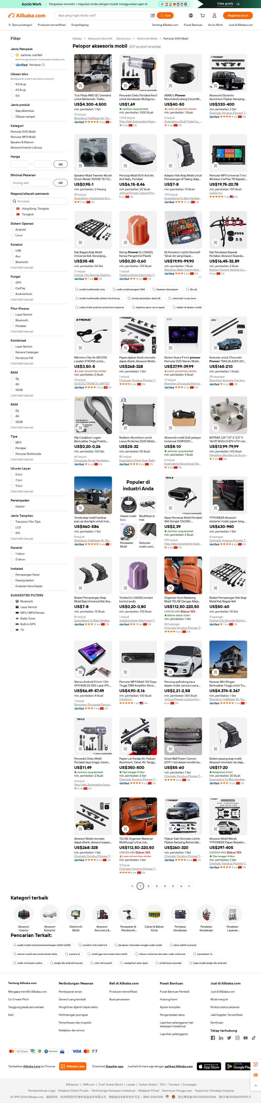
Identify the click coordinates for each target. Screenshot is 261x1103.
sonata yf (74, 954)
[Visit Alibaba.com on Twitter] (229, 1037)
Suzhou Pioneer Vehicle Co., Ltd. (228, 269)
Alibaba (77, 38)
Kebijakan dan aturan (72, 1030)
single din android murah (68, 963)
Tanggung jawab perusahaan (26, 1007)
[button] (152, 15)
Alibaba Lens (31, 1066)
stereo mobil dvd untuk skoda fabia (37, 954)
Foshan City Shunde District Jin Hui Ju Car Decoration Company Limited (93, 275)
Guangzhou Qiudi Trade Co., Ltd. (183, 121)
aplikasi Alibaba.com (179, 1066)
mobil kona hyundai (170, 963)
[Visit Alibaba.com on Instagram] (237, 1037)
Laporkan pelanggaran (174, 1034)
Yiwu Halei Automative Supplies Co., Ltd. (138, 121)
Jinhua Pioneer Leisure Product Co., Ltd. (138, 193)
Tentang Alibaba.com (22, 983)
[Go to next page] (189, 886)
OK (61, 164)
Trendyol (173, 1084)
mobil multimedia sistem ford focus (99, 298)
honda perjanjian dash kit (146, 298)
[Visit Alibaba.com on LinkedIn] (221, 1037)
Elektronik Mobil (147, 38)
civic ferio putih (103, 963)
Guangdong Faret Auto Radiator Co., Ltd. (138, 460)
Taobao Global (147, 1084)
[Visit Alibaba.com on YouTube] (245, 1037)
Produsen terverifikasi (123, 991)
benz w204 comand (185, 945)
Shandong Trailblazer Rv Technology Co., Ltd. (93, 118)
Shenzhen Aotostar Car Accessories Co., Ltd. (228, 380)
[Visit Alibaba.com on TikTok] (253, 1037)
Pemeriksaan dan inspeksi (75, 1022)
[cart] (203, 16)
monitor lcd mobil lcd (95, 945)
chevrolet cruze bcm (184, 298)
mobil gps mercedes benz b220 (109, 954)
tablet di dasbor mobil (189, 307)
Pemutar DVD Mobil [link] (175, 38)
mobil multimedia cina (92, 289)
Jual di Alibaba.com (222, 991)
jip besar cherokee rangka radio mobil (140, 945)
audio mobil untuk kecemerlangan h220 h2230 (44, 945)
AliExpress (72, 1084)
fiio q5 (193, 289)
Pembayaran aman (70, 991)
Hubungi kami (168, 999)
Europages (190, 1084)
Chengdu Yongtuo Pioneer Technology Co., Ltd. (228, 112)
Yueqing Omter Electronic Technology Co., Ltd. (138, 275)
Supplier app (114, 1066)
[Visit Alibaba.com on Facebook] (212, 1037)
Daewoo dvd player (167, 289)
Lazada (130, 1084)
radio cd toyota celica (29, 963)
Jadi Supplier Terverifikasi (226, 1014)
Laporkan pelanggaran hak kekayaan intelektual (176, 1024)
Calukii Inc (215, 193)
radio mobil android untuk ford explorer (101, 307)
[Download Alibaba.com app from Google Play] (239, 1066)
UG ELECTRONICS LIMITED (91, 383)
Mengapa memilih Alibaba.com (27, 991)
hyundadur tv (204, 954)
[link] (255, 1064)
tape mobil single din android (209, 963)
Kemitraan (216, 1022)
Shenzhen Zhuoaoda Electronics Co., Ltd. (183, 383)
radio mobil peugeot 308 (131, 289)
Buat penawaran (119, 999)
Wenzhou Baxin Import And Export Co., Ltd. (183, 269)
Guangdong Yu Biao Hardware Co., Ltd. (183, 198)
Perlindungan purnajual (73, 1014)
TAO (162, 1084)
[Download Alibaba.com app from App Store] (209, 1066)
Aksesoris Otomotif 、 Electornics (109, 38)
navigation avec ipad (136, 963)
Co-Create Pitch (18, 999)
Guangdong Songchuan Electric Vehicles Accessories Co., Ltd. (183, 463)
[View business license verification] (167, 1097)
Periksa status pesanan (225, 1007)
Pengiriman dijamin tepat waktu (78, 1007)
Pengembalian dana (172, 1014)
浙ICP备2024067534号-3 (235, 1097)
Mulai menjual (219, 999)
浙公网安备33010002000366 (197, 1097)
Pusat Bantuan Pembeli (174, 991)
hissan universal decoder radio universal (162, 954)
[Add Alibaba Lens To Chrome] (72, 1066)
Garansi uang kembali (72, 999)
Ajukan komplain (170, 1007)
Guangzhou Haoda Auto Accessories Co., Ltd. (93, 198)
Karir (11, 1014)
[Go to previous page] (132, 886)
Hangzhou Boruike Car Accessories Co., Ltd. (228, 455)
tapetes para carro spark (150, 307)
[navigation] (39, 462)
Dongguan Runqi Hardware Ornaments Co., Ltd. (93, 460)
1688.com (88, 1084)
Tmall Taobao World (110, 1084)
